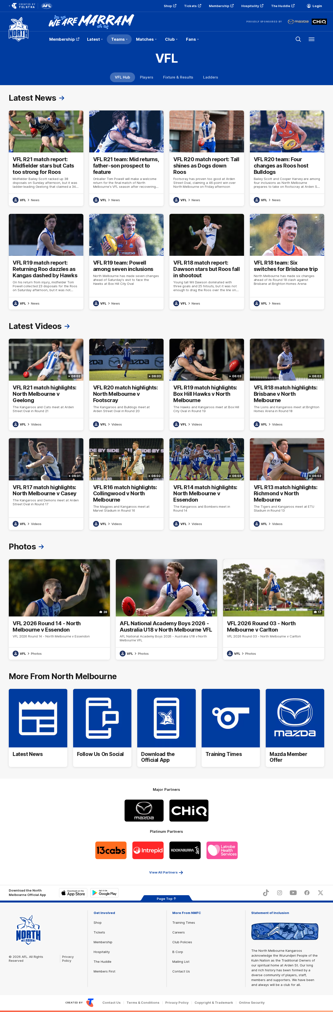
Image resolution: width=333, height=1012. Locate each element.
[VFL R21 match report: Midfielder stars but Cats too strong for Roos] (46, 158)
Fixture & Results (178, 77)
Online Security (252, 1002)
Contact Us (181, 971)
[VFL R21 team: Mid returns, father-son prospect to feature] (126, 158)
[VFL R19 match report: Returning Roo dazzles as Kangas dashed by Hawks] (46, 261)
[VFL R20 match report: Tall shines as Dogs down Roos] (206, 158)
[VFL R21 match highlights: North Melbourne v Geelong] (46, 384)
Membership (219, 6)
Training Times (183, 922)
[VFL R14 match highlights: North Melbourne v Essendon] (206, 484)
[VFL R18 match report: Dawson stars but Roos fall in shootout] (206, 261)
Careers (178, 932)
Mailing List (180, 961)
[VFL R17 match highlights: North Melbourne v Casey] (46, 484)
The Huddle (280, 6)
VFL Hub (122, 77)
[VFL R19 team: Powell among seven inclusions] (126, 261)
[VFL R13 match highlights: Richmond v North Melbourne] (287, 484)
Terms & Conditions (143, 1002)
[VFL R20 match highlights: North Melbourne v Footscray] (126, 384)
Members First (104, 971)
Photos (36, 653)
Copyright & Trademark (214, 1002)
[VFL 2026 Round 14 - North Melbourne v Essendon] (59, 609)
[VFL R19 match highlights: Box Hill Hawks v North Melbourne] (206, 384)
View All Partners (163, 872)
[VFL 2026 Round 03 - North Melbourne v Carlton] (273, 609)
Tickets (190, 6)
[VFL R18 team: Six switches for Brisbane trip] (287, 261)
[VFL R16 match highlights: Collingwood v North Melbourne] (126, 484)
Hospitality (250, 6)
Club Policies (182, 942)
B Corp (177, 952)
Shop (168, 6)
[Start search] (298, 39)
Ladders (210, 77)
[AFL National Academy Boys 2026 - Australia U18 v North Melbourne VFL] (166, 609)
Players (146, 77)
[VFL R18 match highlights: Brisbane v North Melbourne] (287, 384)
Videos (36, 424)
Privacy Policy (68, 958)
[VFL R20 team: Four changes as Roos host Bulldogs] (287, 158)
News (35, 200)
